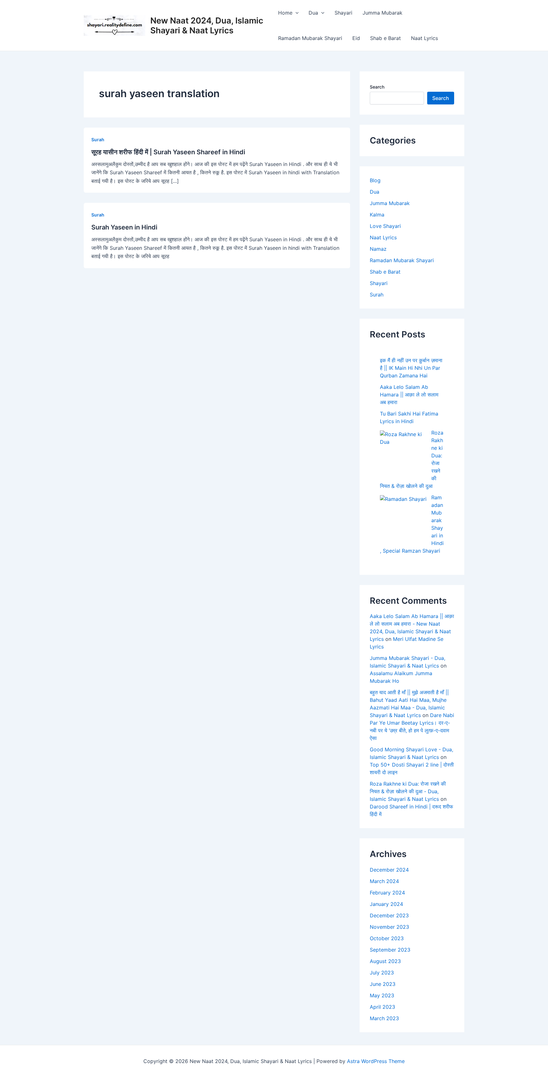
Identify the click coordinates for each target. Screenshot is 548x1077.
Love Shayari (385, 226)
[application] (295, 12)
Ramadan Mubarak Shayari (310, 38)
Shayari (343, 13)
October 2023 (387, 938)
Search (377, 87)
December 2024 (389, 870)
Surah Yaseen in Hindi (124, 227)
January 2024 (386, 904)
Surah (97, 139)
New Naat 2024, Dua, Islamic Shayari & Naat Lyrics (206, 25)
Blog (375, 180)
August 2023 (385, 961)
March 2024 (384, 881)
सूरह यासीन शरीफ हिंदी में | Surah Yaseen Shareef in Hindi (168, 152)
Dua (313, 13)
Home (285, 13)
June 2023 (382, 984)
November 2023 (389, 927)
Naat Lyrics (424, 38)
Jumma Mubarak (382, 13)
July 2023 (382, 972)
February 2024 (387, 892)
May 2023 (382, 995)
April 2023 (382, 1007)
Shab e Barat (385, 38)
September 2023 (390, 950)
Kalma (377, 214)
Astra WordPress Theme (376, 1061)
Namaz (378, 249)
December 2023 (389, 915)
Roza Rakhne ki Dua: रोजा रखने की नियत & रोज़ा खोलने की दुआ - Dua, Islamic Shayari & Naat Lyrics (408, 791)
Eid (356, 38)
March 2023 (384, 1018)
